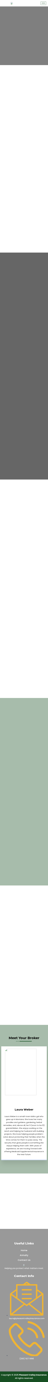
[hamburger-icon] (43, 3)
